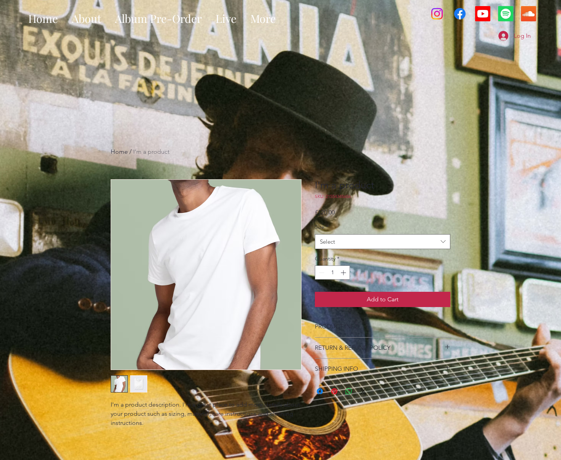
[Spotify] (505, 13)
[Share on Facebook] (319, 391)
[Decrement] (321, 272)
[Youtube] (482, 13)
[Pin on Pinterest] (334, 391)
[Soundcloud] (528, 13)
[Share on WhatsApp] (348, 391)
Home (119, 151)
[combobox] (382, 241)
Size (321, 227)
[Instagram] (437, 13)
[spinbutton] (332, 272)
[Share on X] (363, 391)
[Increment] (344, 272)
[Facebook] (460, 13)
